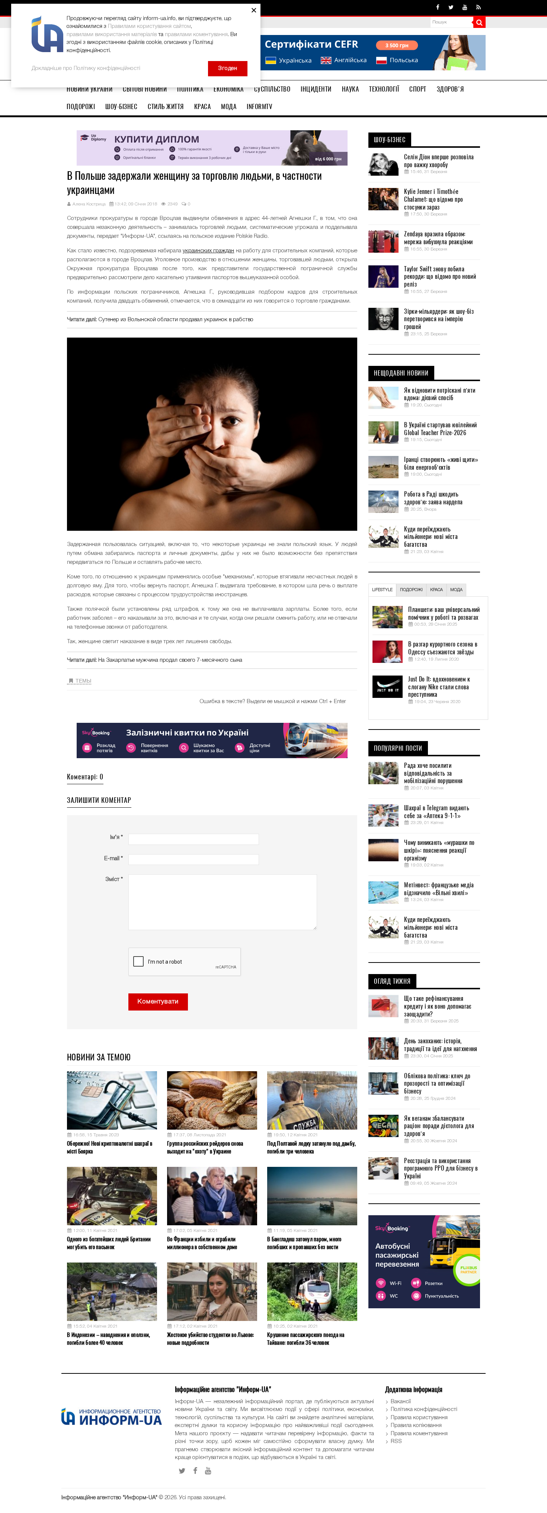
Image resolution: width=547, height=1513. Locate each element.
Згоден (227, 68)
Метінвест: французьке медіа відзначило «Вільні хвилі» (439, 889)
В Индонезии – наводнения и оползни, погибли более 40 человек (108, 1338)
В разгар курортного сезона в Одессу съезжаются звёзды (442, 648)
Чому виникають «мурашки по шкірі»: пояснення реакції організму (439, 850)
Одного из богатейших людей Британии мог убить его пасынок (109, 1243)
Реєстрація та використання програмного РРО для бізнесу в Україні (441, 1168)
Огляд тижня (392, 981)
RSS (396, 1441)
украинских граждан (208, 250)
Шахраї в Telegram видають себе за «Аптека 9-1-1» (436, 812)
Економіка (229, 88)
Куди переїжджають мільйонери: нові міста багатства (431, 537)
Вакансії (401, 1401)
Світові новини (145, 88)
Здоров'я (450, 88)
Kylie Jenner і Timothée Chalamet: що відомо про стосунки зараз (433, 199)
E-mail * (113, 858)
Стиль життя (166, 106)
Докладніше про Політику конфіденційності (86, 68)
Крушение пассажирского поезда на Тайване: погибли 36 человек (306, 1338)
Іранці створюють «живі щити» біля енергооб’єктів (441, 463)
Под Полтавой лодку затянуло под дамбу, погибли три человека (311, 1147)
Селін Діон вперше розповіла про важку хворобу (439, 161)
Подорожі (81, 106)
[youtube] (465, 8)
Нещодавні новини (401, 373)
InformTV (259, 106)
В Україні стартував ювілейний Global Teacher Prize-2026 (440, 429)
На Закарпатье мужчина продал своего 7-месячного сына (170, 660)
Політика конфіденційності (424, 1409)
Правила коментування (419, 1433)
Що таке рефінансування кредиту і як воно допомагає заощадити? (437, 1006)
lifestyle (382, 590)
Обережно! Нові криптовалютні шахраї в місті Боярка (109, 1147)
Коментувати (158, 1002)
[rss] (478, 8)
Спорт (417, 88)
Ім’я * (116, 837)
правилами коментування (196, 34)
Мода (228, 106)
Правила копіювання (416, 1425)
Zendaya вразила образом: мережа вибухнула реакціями (438, 238)
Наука (350, 88)
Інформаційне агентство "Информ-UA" (109, 1497)
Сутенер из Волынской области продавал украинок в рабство (175, 319)
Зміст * (114, 879)
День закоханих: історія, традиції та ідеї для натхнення (440, 1045)
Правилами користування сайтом (149, 26)
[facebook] (438, 8)
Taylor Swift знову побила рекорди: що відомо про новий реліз (440, 276)
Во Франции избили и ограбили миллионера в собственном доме (202, 1243)
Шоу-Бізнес (121, 106)
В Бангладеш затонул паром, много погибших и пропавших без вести (304, 1243)
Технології (384, 88)
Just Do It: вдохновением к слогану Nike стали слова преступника (439, 687)
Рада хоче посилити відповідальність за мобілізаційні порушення (433, 773)
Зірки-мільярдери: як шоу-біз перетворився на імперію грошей (438, 319)
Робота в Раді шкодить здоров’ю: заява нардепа (433, 498)
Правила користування (419, 1417)
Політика (190, 88)
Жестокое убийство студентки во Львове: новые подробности (210, 1338)
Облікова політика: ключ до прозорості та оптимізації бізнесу (437, 1083)
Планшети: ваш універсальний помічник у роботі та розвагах (444, 613)
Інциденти (316, 88)
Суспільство (272, 88)
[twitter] (451, 8)
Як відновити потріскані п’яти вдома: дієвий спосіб (439, 394)
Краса (202, 106)
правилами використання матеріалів (112, 34)
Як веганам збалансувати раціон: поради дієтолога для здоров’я (439, 1126)
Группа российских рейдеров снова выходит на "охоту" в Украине (205, 1147)
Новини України (89, 88)
